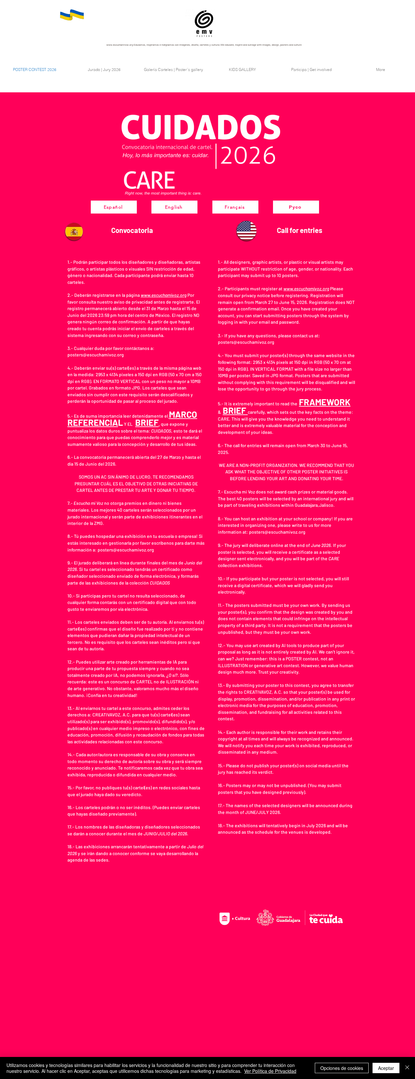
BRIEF (235, 410)
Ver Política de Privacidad (270, 1071)
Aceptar (386, 1068)
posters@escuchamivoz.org (95, 354)
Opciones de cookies (341, 1068)
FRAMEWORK (324, 402)
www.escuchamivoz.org (119, 44)
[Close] (407, 1068)
